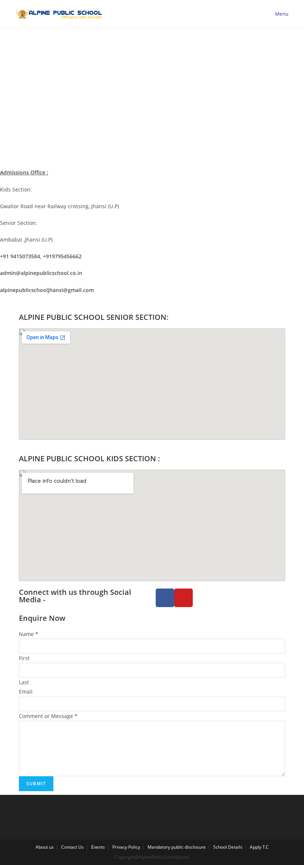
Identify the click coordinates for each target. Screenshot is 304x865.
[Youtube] (183, 598)
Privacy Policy (126, 847)
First (24, 658)
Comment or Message (48, 716)
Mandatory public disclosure (177, 847)
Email (26, 691)
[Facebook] (165, 598)
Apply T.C (259, 847)
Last (24, 682)
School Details (227, 847)
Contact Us (72, 847)
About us (45, 847)
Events (98, 847)
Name (28, 634)
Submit (36, 783)
